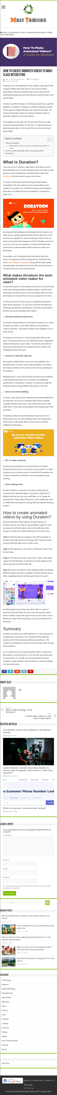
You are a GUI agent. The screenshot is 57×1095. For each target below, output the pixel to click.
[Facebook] (27, 1088)
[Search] (47, 902)
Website (6, 877)
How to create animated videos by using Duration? (25, 151)
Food (4, 1015)
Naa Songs (28, 1085)
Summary (9, 153)
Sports (4, 1049)
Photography (14, 32)
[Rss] (25, 1088)
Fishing (4, 1032)
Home (4, 32)
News (4, 1006)
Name (6, 860)
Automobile (6, 997)
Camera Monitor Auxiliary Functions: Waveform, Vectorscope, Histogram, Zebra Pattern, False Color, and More (28, 770)
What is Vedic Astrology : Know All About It (19, 710)
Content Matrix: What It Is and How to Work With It (38, 716)
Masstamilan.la (31, 1091)
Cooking (5, 1023)
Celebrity (5, 1019)
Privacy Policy (38, 1080)
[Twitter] (29, 1088)
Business (5, 984)
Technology (6, 980)
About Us (27, 1080)
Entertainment (7, 993)
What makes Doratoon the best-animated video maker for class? (29, 147)
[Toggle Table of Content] (48, 139)
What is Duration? (12, 143)
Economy (5, 1028)
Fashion (5, 1010)
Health (4, 1036)
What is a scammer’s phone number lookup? (24, 808)
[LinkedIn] (32, 1088)
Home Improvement (10, 1041)
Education (5, 1002)
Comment (7, 835)
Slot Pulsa (5, 1063)
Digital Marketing (8, 989)
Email (6, 869)
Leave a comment (12, 81)
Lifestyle (5, 1045)
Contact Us (49, 1080)
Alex (6, 79)
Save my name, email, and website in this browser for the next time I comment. (27, 887)
